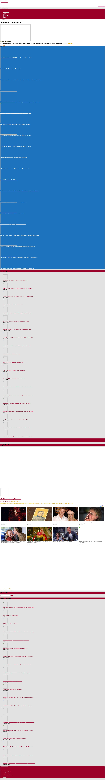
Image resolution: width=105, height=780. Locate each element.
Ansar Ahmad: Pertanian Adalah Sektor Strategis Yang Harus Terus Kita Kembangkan (15, 124)
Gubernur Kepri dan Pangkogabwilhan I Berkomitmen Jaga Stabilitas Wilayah (13, 90)
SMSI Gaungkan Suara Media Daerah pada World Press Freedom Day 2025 (15, 280)
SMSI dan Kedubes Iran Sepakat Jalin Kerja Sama (11, 354)
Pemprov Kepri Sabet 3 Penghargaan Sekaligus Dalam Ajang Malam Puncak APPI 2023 (18, 411)
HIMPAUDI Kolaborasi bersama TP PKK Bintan (8, 179)
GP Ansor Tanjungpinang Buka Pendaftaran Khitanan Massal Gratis (14, 738)
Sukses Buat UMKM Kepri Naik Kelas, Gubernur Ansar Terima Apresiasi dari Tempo (17, 329)
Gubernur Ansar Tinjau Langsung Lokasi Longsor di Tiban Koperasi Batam (13, 224)
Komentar (4, 441)
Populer (4, 439)
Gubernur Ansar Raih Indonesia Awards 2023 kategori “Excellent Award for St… (16, 403)
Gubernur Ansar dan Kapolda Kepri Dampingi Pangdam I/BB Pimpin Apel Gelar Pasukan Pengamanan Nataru (18, 257)
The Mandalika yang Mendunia (10, 22)
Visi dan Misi (5, 776)
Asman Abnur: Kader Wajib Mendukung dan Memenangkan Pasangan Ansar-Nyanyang (17, 705)
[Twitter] (104, 768)
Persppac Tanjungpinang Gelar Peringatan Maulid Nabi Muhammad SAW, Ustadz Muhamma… (19, 763)
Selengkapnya (70, 43)
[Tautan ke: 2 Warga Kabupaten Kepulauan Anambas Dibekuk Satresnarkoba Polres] (8, 212)
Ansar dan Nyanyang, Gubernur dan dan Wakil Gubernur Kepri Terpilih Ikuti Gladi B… (17, 313)
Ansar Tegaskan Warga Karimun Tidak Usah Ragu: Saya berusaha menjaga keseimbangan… (18, 664)
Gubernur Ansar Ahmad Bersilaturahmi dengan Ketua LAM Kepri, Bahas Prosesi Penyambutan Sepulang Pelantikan (20, 102)
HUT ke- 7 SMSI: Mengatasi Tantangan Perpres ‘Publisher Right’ (14, 370)
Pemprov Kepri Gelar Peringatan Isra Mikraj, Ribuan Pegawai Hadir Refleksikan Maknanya (15, 146)
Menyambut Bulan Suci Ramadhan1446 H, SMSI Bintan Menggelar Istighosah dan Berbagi (16, 57)
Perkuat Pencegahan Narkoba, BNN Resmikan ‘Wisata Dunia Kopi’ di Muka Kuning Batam (15, 113)
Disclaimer (4, 777)
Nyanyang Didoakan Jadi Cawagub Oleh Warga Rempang (12, 689)
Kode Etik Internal (6, 772)
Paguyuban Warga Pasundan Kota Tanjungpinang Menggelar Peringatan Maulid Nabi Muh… (18, 722)
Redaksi (9, 771)
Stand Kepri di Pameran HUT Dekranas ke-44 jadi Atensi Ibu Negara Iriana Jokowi (17, 345)
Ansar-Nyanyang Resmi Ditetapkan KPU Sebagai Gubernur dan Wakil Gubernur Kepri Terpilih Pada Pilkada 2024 (19, 235)
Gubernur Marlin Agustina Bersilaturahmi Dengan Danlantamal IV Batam (15, 713)
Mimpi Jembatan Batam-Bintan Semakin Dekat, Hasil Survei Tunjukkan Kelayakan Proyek (15, 135)
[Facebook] (104, 766)
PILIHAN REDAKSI (8, 41)
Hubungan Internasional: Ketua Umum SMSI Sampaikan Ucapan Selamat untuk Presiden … (18, 386)
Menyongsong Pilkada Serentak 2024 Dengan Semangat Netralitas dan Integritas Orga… (18, 656)
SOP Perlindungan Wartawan (8, 775)
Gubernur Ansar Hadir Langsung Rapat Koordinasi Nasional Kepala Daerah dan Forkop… (18, 436)
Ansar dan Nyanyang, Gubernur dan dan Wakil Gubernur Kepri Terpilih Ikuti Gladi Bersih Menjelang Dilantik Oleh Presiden (21, 79)
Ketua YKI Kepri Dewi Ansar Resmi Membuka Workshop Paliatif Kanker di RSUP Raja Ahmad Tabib (17, 268)
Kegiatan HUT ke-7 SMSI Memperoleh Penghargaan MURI (13, 362)
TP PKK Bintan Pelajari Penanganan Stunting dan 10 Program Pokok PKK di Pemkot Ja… (18, 395)
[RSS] (104, 769)
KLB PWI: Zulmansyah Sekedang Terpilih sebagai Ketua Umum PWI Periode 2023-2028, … (18, 337)
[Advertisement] (33, 467)
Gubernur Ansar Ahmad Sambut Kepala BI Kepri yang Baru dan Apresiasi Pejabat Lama (15, 168)
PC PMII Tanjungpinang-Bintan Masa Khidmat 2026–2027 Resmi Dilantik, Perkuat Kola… (18, 607)
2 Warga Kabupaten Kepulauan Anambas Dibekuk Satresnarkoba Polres (12, 213)
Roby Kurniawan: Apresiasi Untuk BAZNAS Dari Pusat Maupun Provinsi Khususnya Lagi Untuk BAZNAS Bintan (19, 190)
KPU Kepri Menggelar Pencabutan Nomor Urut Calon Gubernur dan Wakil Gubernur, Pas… (18, 746)
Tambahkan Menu (101, 6)
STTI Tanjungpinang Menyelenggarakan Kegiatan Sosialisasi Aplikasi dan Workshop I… (18, 755)
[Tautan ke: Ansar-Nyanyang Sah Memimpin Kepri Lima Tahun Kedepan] (8, 67)
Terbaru (4, 440)
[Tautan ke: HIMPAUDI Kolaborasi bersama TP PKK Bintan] (8, 178)
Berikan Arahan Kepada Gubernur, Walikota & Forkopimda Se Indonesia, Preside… (17, 427)
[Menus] (0, 3)
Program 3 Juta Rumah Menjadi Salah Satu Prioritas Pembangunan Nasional (13, 202)
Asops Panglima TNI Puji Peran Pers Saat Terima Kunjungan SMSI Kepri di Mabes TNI (17, 288)
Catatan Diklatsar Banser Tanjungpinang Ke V (10, 615)
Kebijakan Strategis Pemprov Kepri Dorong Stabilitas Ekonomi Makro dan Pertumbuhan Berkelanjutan (17, 246)
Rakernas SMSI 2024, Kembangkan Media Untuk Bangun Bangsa (14, 378)
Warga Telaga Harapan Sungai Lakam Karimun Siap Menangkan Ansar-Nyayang (16, 672)
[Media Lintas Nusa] (4, 2)
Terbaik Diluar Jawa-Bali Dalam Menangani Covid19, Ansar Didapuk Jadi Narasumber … (18, 419)
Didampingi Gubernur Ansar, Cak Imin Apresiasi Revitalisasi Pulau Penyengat (13, 157)
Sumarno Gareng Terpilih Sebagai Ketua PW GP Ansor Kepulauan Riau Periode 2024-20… (18, 697)
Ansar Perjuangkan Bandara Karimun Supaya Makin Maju (12, 681)
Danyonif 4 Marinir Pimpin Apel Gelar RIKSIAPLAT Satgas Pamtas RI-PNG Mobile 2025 (18, 296)
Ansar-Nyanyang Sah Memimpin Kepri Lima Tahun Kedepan (10, 68)
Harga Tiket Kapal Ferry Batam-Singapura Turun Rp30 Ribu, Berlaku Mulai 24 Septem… (18, 730)
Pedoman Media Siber (6, 773)
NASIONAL (2, 41)
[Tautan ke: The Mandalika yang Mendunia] (15, 40)
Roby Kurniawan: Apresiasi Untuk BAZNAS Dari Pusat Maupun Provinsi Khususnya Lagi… (18, 631)
